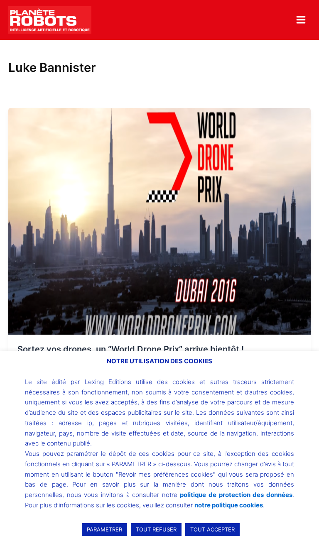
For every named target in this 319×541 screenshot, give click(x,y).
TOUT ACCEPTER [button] (212, 529)
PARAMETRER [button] (104, 529)
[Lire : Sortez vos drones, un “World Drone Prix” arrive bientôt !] (159, 221)
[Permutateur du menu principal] (301, 19)
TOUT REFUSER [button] (156, 529)
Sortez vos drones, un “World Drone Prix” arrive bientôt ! (130, 349)
